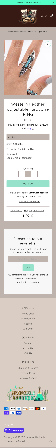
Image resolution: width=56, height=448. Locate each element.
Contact (28, 343)
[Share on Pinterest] (32, 216)
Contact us (16, 210)
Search (28, 323)
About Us (28, 348)
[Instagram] (8, 425)
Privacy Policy (28, 372)
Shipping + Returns (28, 367)
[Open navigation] (6, 16)
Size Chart (28, 328)
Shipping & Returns (34, 210)
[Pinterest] (12, 425)
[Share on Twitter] (28, 216)
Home (10, 31)
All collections (28, 318)
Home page (28, 313)
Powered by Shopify (15, 440)
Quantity (28, 168)
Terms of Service (28, 377)
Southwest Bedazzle (34, 437)
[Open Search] (42, 16)
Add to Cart (28, 183)
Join (28, 267)
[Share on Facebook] (24, 216)
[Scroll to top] (50, 440)
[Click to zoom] (48, 44)
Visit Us (28, 353)
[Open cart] (50, 16)
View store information (29, 202)
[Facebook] (5, 425)
